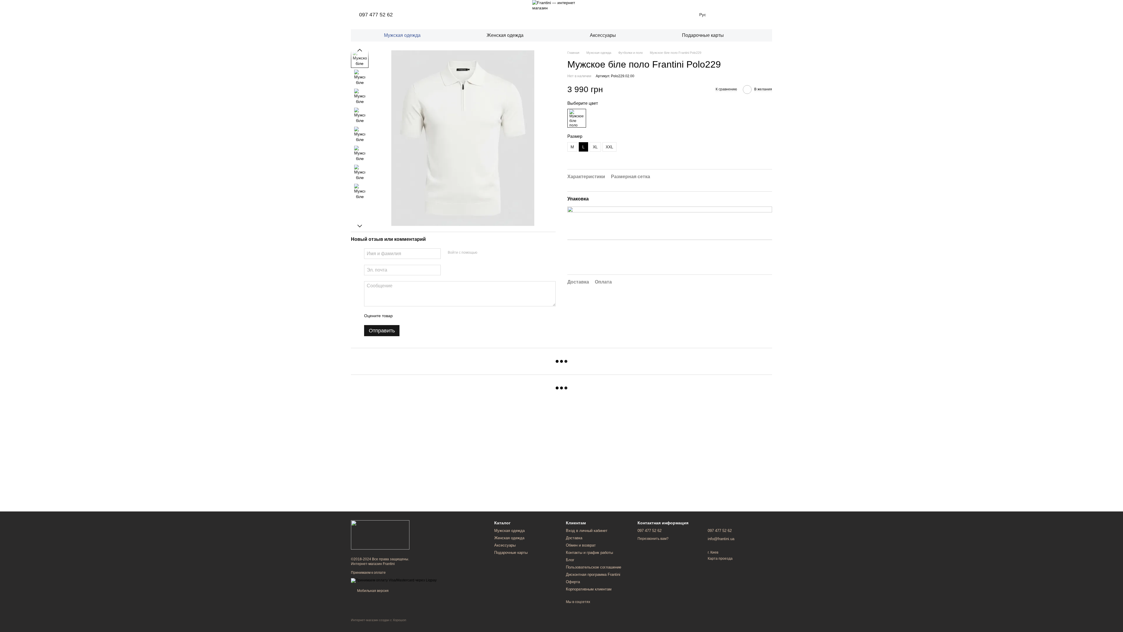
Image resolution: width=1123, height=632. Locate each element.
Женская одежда (505, 35)
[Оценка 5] (440, 315)
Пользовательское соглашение (593, 567)
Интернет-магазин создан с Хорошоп (378, 620)
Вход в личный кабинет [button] (586, 530)
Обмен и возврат (581, 545)
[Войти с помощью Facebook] (483, 252)
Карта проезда (720, 559)
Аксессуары (603, 35)
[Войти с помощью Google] (493, 252)
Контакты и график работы (589, 552)
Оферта (573, 582)
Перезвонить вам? (653, 539)
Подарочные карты (703, 35)
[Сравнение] (737, 14)
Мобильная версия (372, 591)
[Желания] (721, 14)
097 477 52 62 (376, 14)
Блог (570, 560)
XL (595, 147)
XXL (609, 147)
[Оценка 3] (421, 315)
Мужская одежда (402, 35)
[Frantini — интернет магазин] (380, 535)
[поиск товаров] (762, 35)
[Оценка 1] (402, 315)
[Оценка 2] (411, 315)
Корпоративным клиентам (589, 589)
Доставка (574, 538)
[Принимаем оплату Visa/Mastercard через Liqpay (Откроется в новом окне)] (394, 580)
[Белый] (576, 118)
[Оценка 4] (430, 315)
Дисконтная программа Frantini (593, 574)
